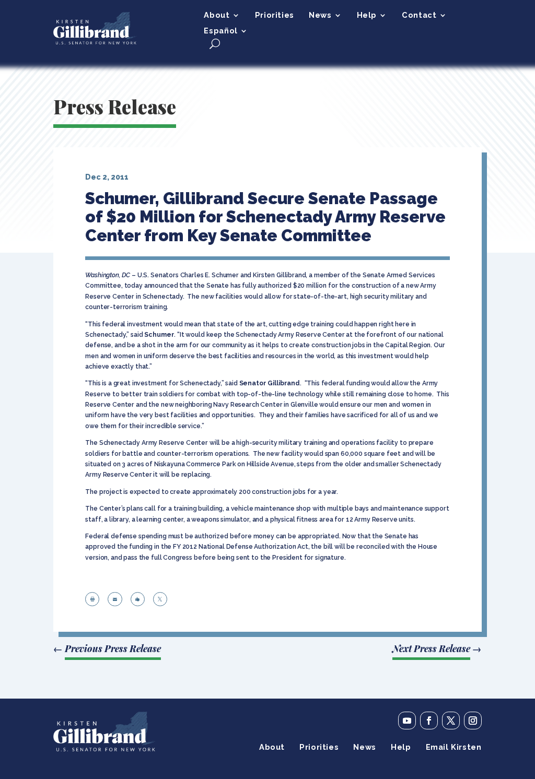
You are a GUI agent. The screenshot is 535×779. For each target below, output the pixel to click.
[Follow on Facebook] (429, 720)
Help (367, 15)
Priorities (274, 15)
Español (220, 31)
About (216, 15)
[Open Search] (215, 44)
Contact (419, 15)
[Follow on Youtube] (407, 720)
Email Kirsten (454, 747)
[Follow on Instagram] (473, 720)
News (320, 15)
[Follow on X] (451, 720)
